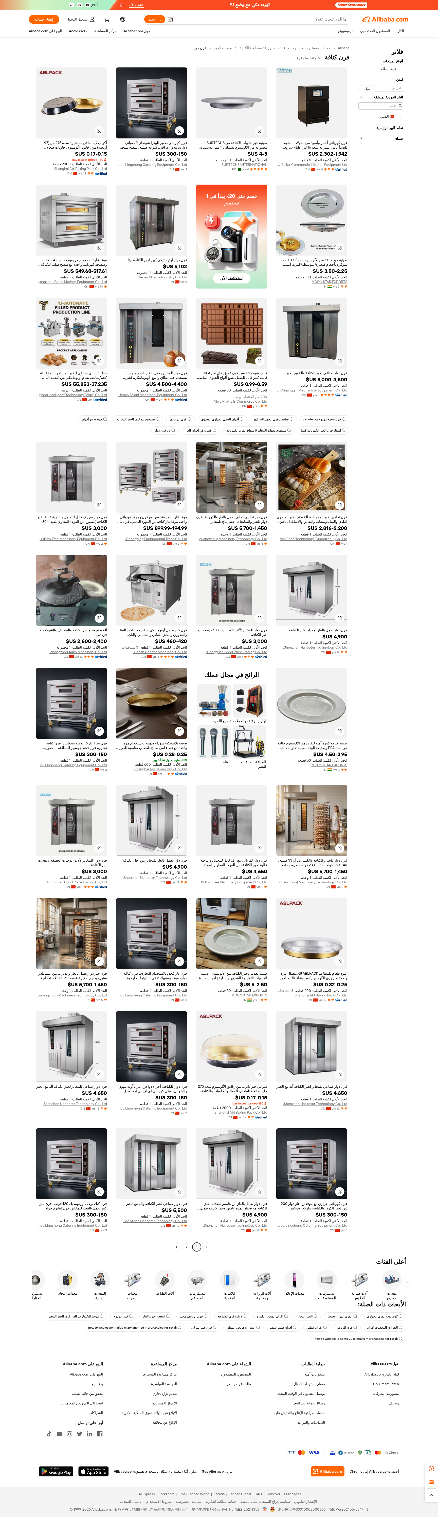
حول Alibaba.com (385, 1364)
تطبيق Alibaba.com (129, 1471)
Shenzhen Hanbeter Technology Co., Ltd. (315, 647)
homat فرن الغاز (154, 1316)
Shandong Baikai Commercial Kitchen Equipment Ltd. (311, 165)
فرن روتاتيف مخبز (191, 1316)
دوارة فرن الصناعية (229, 1316)
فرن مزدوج (121, 1316)
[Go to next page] (176, 1247)
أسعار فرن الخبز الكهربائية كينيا (321, 430)
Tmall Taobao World (194, 1494)
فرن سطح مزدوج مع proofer (322, 419)
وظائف (394, 1403)
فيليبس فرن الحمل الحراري (271, 419)
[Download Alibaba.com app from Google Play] (56, 1471)
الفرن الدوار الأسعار (339, 1316)
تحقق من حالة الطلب (87, 1393)
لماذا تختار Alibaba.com (381, 1374)
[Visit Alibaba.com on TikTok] (49, 1434)
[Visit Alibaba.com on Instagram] (69, 1434)
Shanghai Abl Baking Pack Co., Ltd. (80, 169)
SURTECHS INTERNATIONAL (244, 165)
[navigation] (380, 648)
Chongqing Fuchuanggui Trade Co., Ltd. (156, 539)
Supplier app (213, 1471)
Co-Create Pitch (386, 1384)
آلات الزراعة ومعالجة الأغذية (260, 48)
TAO (258, 1494)
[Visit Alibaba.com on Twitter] (80, 1434)
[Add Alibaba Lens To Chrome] (327, 1471)
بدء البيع (97, 1384)
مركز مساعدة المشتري (160, 1374)
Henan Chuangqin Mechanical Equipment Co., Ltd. (311, 390)
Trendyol (273, 1494)
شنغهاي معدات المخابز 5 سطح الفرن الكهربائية (256, 430)
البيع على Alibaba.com (86, 1374)
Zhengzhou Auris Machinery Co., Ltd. (78, 652)
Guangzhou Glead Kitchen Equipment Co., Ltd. (71, 282)
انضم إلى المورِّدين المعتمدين (82, 1403)
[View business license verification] (264, 1509)
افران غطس (314, 1327)
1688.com (167, 1494)
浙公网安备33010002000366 (301, 1509)
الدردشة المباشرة (164, 1384)
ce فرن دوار (162, 430)
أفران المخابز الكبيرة (270, 1316)
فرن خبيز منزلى (201, 1327)
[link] (431, 1468)
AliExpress (147, 1494)
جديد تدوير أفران (92, 419)
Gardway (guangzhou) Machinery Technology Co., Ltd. (231, 539)
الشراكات (96, 1413)
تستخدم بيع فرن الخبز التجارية (136, 419)
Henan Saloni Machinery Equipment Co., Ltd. (152, 395)
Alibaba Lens (379, 1471)
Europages (292, 1494)
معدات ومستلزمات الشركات (309, 48)
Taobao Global (240, 1494)
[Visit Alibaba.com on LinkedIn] (90, 1434)
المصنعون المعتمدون (236, 1374)
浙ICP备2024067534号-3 (348, 1509)
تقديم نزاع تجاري (165, 1393)
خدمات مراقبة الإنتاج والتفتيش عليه (299, 1413)
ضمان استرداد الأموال (309, 1384)
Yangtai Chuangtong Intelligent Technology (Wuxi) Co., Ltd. (71, 395)
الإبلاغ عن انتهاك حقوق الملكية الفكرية (149, 1413)
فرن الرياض (344, 1327)
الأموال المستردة (164, 1403)
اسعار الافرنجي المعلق (241, 1327)
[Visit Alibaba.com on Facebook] (100, 1434)
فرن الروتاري (178, 419)
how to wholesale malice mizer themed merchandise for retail (132, 1327)
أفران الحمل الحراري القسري (220, 419)
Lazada (219, 1494)
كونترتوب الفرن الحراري (382, 1316)
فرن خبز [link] (200, 48)
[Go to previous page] (206, 1247)
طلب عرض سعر (239, 1384)
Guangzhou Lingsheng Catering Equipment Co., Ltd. (151, 165)
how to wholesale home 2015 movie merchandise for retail (356, 1339)
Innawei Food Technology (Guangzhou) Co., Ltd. (311, 539)
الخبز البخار (305, 1316)
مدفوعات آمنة (314, 1374)
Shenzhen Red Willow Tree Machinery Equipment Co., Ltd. (71, 539)
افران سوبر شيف (281, 1327)
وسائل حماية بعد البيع (309, 1403)
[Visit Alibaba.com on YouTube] (59, 1434)
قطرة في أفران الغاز (198, 430)
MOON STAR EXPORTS (329, 282)
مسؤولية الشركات (385, 1393)
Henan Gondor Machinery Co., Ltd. (160, 652)
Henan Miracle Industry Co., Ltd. (162, 277)
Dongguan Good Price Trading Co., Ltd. (236, 652)
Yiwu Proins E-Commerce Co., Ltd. (240, 401)
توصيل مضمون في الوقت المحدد (301, 1393)
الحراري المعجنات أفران (382, 1327)
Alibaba (343, 48)
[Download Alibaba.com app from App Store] (93, 1471)
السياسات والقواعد (311, 1422)
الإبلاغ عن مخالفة (164, 1422)
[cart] (106, 20)
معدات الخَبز (223, 48)
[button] (170, 19)
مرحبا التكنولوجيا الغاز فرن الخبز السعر (74, 1316)
